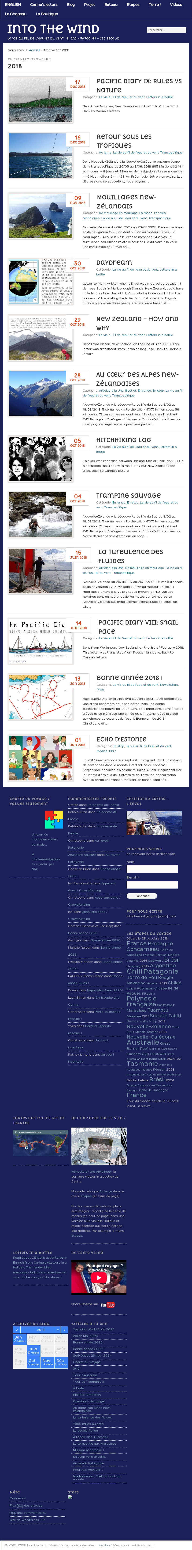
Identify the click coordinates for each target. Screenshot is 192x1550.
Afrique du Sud (136, 1074)
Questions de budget (89, 1401)
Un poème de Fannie (103, 805)
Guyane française (138, 1085)
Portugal (161, 955)
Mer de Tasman (146, 1032)
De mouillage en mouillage (118, 213)
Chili (134, 971)
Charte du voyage (87, 1362)
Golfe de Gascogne (153, 1090)
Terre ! (155, 4)
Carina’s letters (43, 4)
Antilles (156, 1085)
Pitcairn (148, 994)
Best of (130, 390)
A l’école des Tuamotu (90, 1437)
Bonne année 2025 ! (88, 1349)
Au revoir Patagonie (88, 1463)
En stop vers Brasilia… (90, 1457)
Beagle (165, 977)
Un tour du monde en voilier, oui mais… (45, 839)
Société (158, 1015)
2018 (40, 1330)
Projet (89, 4)
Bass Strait (157, 1059)
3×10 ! (77, 1369)
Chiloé (174, 983)
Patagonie (160, 971)
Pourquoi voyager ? (88, 1470)
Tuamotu (157, 1010)
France (137, 943)
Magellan (153, 983)
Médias (102, 751)
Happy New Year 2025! (105, 990)
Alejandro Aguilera (82, 855)
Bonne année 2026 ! (84, 933)
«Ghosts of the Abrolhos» (91, 1172)
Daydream (114, 262)
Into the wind (53, 29)
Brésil (172, 960)
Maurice (146, 1069)
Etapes (133, 4)
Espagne (149, 955)
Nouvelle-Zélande (149, 1026)
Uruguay (133, 966)
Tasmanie (142, 1063)
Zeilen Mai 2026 (85, 1336)
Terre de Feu (142, 977)
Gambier (166, 1005)
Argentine (163, 966)
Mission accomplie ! (88, 1450)
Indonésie (165, 1064)
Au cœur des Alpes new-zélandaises (92, 1409)
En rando (145, 213)
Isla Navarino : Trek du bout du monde (96, 1478)
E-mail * (133, 877)
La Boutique (47, 14)
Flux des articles (26, 1505)
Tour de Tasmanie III (88, 1382)
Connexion (18, 1498)
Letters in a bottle (159, 97)
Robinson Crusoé (152, 988)
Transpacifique (171, 152)
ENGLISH (13, 4)
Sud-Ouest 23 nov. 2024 (92, 1355)
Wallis (144, 1021)
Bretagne (160, 944)
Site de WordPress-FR (27, 1520)
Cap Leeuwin (154, 1054)
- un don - (104, 1545)
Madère (173, 955)
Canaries (133, 960)
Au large (105, 152)
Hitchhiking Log (123, 439)
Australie (143, 1042)
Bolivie (131, 988)
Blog (71, 4)
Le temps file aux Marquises (95, 1444)
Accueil (34, 50)
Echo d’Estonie (122, 739)
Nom (130, 862)
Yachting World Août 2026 (93, 1329)
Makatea (134, 1016)
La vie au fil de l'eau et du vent (122, 97)
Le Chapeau (15, 14)
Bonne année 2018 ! (129, 677)
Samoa (133, 1021)
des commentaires (28, 1513)
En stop (158, 390)
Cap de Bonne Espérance (164, 1074)
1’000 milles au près (88, 1424)
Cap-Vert (155, 961)
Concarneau (143, 949)
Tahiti (174, 1016)
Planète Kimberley (87, 1395)
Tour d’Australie (85, 1375)
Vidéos (176, 4)
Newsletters (169, 684)
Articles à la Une (111, 390)
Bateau (111, 4)
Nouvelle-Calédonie (151, 1037)
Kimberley (134, 1054)
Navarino (136, 983)
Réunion (159, 1069)
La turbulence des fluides (92, 1417)
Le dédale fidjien (85, 1430)
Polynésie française (142, 1001)
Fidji (153, 1021)
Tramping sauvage (128, 495)
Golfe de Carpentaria (163, 1048)
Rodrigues (133, 1069)
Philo (100, 689)
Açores (167, 1085)
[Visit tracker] (70, 1498)
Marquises (136, 1010)
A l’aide (78, 1388)
